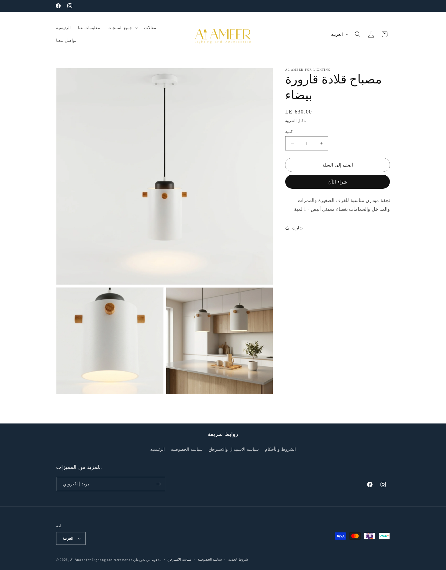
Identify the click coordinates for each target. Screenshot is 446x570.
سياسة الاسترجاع (179, 559)
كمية (289, 131)
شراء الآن (337, 181)
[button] (122, 28)
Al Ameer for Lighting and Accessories (101, 560)
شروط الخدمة (238, 559)
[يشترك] (158, 484)
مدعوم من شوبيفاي (147, 560)
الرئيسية (157, 449)
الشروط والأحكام (280, 449)
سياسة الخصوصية (187, 449)
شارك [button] (297, 227)
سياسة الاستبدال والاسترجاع (233, 449)
